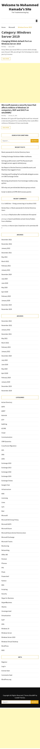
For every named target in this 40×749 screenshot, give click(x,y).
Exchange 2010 (6, 463)
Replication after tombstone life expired (22, 215)
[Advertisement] (20, 83)
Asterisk (4, 415)
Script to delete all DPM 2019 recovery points (16, 192)
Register (4, 662)
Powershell (5, 576)
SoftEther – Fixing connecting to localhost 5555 (20, 203)
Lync (2, 507)
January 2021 (5, 270)
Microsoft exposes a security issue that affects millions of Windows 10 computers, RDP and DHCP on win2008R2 (18, 109)
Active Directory (6, 402)
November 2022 (6, 244)
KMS (2, 494)
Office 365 (4, 555)
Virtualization (6, 615)
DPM (3, 459)
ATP (2, 420)
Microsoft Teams (6, 541)
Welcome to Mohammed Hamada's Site (20, 7)
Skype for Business (7, 598)
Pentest (4, 559)
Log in (3, 666)
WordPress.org (6, 679)
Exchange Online (7, 481)
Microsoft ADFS (6, 524)
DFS (2, 450)
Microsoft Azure (6, 528)
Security (4, 594)
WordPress (5, 646)
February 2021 (6, 266)
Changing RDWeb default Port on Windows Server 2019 (16, 42)
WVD (2, 650)
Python (3, 581)
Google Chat (5, 485)
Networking (5, 550)
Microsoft (4, 515)
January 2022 (5, 248)
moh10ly (3, 46)
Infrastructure (6, 489)
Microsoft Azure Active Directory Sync (13, 533)
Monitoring (5, 546)
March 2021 (5, 261)
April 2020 (4, 292)
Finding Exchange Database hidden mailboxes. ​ (16, 156)
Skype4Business (6, 602)
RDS (2, 585)
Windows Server (6, 633)
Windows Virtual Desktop (9, 642)
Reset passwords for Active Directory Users (15, 152)
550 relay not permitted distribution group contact (18, 187)
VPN (2, 624)
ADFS (3, 407)
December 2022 (6, 240)
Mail (2, 511)
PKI (2, 568)
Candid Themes (20, 698)
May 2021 (4, 257)
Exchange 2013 (6, 468)
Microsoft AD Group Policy (10, 520)
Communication (6, 437)
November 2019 (6, 309)
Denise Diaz (5, 208)
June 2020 (4, 283)
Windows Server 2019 (8, 637)
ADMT (3, 411)
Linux (3, 502)
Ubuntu (3, 607)
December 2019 (6, 305)
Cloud (3, 433)
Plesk (3, 572)
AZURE (3, 428)
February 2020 (6, 296)
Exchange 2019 (6, 476)
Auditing (4, 424)
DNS (2, 454)
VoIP (3, 620)
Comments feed (6, 675)
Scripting (4, 589)
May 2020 (4, 287)
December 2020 (6, 274)
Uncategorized (6, 611)
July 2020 (4, 279)
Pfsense (4, 563)
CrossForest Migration (8, 446)
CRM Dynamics (6, 441)
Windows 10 (5, 629)
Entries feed (5, 671)
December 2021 (6, 253)
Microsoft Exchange (7, 537)
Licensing (4, 498)
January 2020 (5, 300)
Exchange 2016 (6, 472)
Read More (6, 59)
